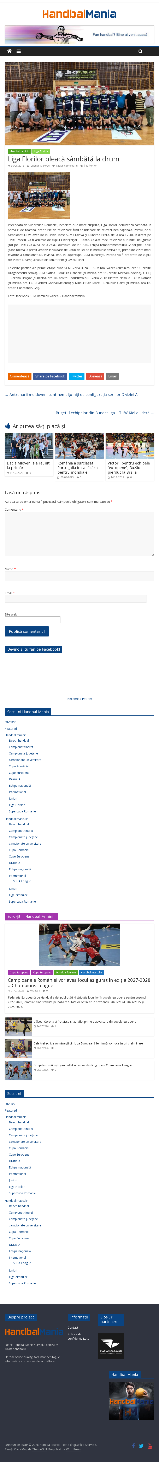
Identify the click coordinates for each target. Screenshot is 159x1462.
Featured (11, 729)
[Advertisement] (79, 334)
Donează (95, 376)
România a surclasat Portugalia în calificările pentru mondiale (78, 467)
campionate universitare (25, 760)
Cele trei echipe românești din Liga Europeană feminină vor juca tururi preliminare (88, 1043)
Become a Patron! (79, 699)
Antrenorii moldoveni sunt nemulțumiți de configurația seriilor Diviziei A (71, 394)
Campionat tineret (21, 747)
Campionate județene (23, 753)
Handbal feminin (19, 151)
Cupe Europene (19, 773)
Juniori (13, 798)
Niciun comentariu (67, 165)
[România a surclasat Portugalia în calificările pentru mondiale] (79, 436)
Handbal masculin (16, 819)
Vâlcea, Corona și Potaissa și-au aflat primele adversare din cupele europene (85, 1021)
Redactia (35, 990)
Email (112, 376)
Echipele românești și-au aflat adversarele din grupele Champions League (83, 1065)
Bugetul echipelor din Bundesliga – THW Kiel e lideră (105, 412)
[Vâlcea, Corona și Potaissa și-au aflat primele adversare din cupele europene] (18, 1020)
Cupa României (19, 766)
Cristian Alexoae (40, 165)
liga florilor (90, 165)
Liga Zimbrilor (18, 895)
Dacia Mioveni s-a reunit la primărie (28, 465)
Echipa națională (20, 786)
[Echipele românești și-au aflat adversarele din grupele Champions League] (18, 1063)
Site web (11, 614)
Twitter (76, 376)
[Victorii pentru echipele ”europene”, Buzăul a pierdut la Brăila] (130, 436)
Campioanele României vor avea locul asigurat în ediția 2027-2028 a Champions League (79, 982)
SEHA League (22, 881)
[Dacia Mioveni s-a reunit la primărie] (29, 436)
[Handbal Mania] (9, 51)
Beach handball (19, 740)
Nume (10, 569)
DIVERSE (10, 722)
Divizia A (14, 779)
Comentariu (14, 509)
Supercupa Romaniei (22, 811)
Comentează (19, 376)
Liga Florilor (41, 151)
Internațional (17, 792)
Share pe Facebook (50, 376)
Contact (73, 1327)
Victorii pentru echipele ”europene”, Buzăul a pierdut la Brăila (129, 467)
